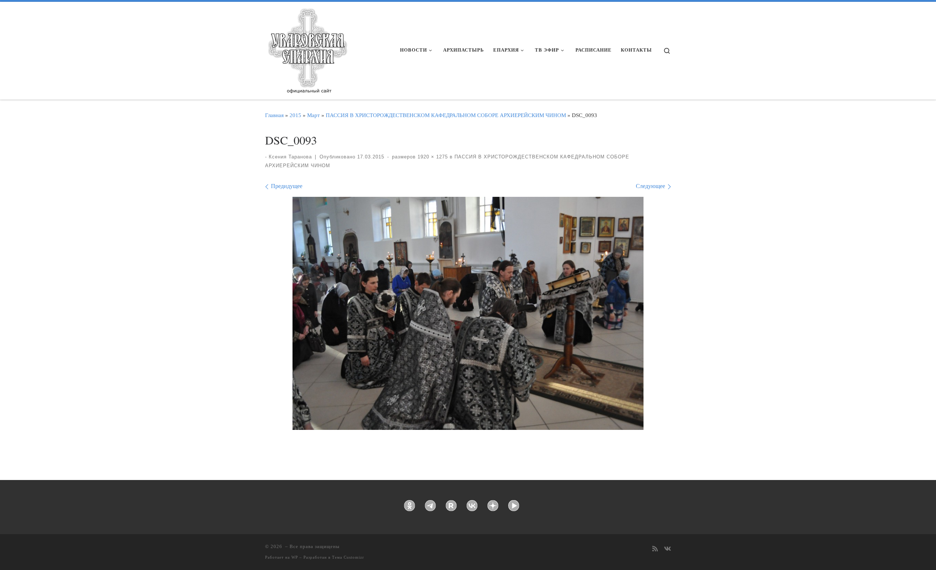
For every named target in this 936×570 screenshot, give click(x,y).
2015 (295, 115)
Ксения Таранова (290, 157)
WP (294, 557)
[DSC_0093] (468, 313)
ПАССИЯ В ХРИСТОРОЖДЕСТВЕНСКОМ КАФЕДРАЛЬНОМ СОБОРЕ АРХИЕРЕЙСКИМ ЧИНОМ (446, 115)
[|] (307, 48)
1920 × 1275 (432, 157)
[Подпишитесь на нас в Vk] (667, 549)
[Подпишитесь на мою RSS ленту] (655, 549)
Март (313, 115)
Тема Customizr (348, 557)
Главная (274, 115)
